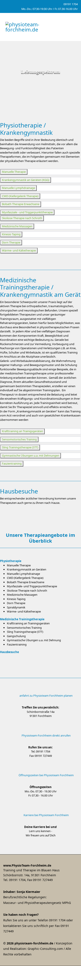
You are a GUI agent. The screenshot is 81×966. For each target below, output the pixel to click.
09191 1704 (71, 4)
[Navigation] (73, 27)
